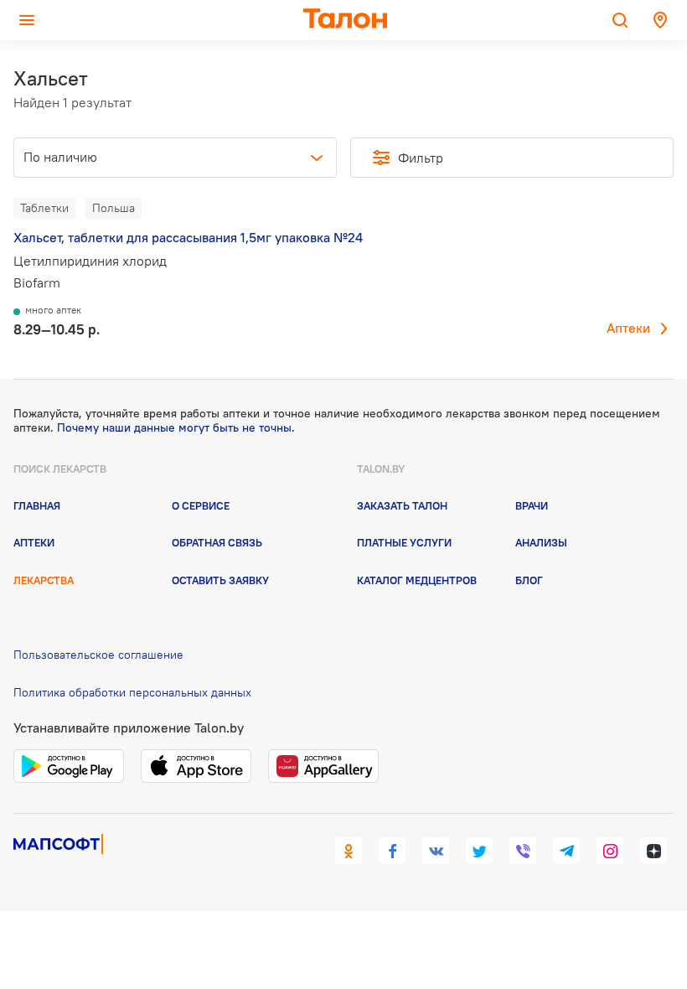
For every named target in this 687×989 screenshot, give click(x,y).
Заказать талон (402, 505)
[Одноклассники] (348, 851)
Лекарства (43, 580)
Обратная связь (217, 542)
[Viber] (523, 851)
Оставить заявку (220, 580)
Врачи (531, 505)
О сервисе (201, 505)
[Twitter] (479, 851)
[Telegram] (566, 851)
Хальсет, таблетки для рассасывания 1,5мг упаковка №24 (188, 237)
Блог (529, 580)
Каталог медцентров (417, 580)
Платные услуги (404, 542)
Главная (36, 505)
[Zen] (653, 851)
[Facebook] (392, 851)
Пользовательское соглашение (98, 654)
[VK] (436, 851)
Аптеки (628, 327)
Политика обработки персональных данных (132, 692)
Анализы (541, 542)
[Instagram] (610, 851)
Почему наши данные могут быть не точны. (176, 427)
